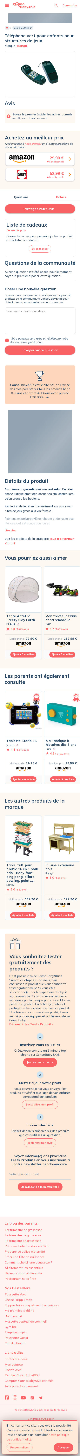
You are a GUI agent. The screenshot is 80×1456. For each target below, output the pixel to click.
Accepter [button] (63, 1447)
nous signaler (33, 143)
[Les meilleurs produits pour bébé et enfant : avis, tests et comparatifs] (24, 5)
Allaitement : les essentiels (24, 1268)
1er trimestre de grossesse (23, 1230)
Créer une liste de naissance (25, 1257)
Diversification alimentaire (23, 1273)
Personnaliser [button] (19, 1447)
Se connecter (40, 248)
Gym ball (11, 1327)
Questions (21, 197)
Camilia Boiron (15, 1343)
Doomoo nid (13, 1316)
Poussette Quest (16, 1338)
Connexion (70, 5)
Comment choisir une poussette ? (28, 1262)
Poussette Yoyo (16, 1294)
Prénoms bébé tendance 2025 (27, 1246)
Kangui (22, 46)
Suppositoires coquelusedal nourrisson (32, 1305)
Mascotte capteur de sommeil (26, 1321)
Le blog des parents (21, 1223)
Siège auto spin (16, 1332)
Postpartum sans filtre (20, 1279)
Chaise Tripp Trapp (18, 1300)
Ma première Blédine (19, 1310)
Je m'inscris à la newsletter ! (40, 1186)
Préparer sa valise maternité (25, 1251)
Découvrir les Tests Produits (31, 1024)
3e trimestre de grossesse (23, 1241)
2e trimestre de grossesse (23, 1235)
